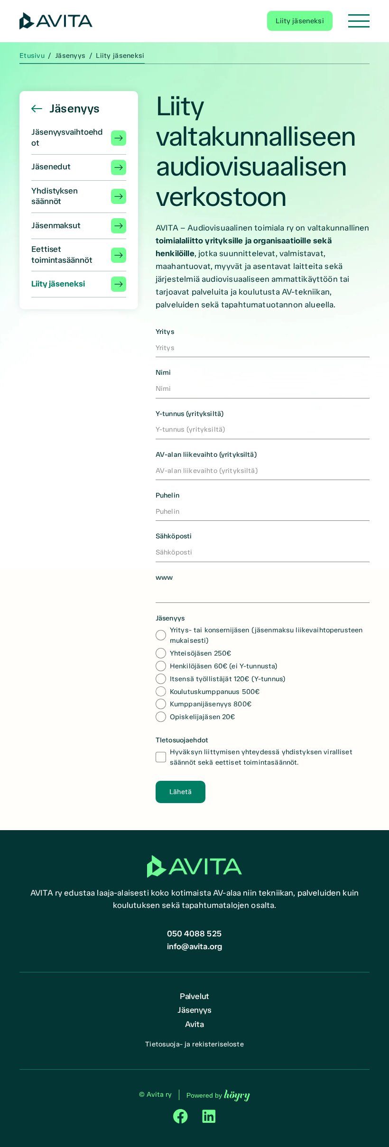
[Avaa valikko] (359, 21)
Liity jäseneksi (300, 21)
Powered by (218, 1095)
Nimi (163, 372)
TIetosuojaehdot (182, 740)
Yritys (165, 331)
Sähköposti (174, 536)
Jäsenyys (170, 618)
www (164, 577)
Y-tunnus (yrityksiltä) (189, 413)
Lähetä (180, 791)
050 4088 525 (194, 933)
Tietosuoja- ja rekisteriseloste (194, 1044)
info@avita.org (194, 946)
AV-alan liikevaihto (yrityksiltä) (206, 454)
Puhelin (167, 495)
